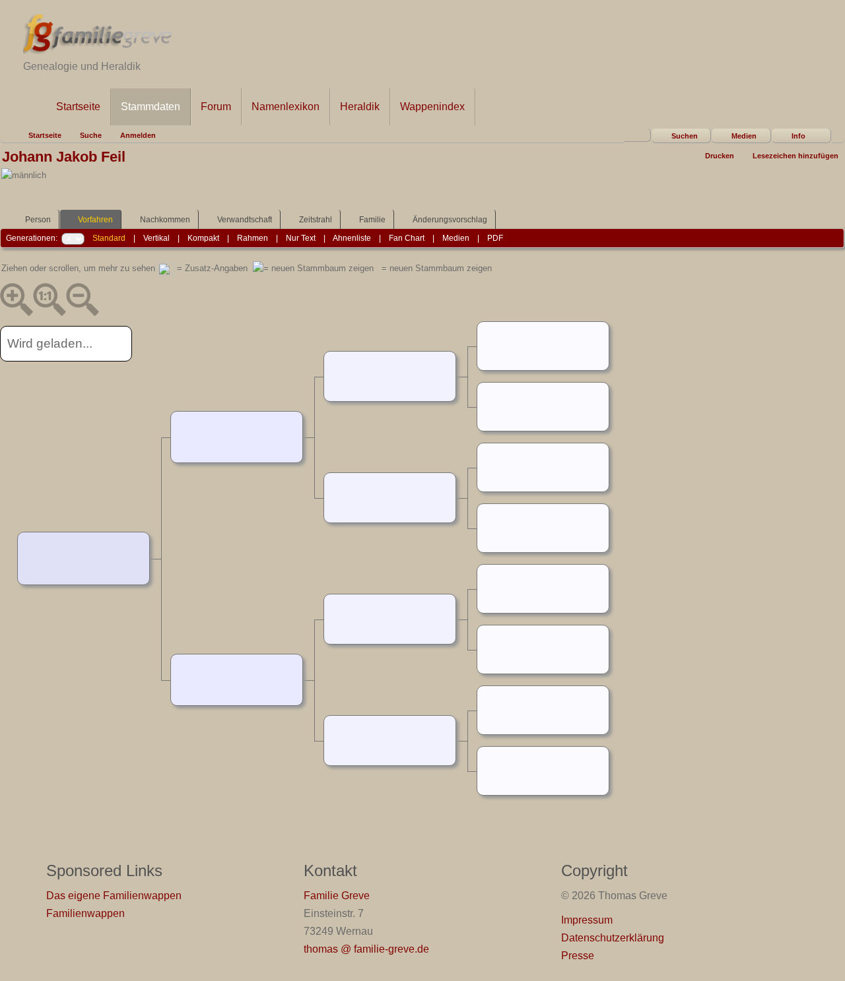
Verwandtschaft (244, 219)
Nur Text (301, 238)
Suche (91, 135)
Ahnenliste (352, 238)
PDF (495, 238)
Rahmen (252, 238)
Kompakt (203, 238)
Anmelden (138, 135)
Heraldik (360, 106)
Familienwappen (85, 913)
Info (798, 136)
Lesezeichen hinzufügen (795, 156)
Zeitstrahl (315, 219)
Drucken (719, 156)
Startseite (78, 106)
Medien (744, 136)
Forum (216, 106)
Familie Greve (337, 895)
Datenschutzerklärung (612, 937)
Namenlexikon (286, 106)
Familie (372, 219)
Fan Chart (406, 238)
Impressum (587, 920)
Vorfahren (95, 219)
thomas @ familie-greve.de (366, 949)
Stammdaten (150, 106)
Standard (108, 238)
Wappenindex (432, 106)
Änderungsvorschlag (450, 219)
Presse (577, 955)
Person (38, 219)
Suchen (684, 136)
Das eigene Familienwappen (114, 895)
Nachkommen (165, 219)
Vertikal (156, 238)
